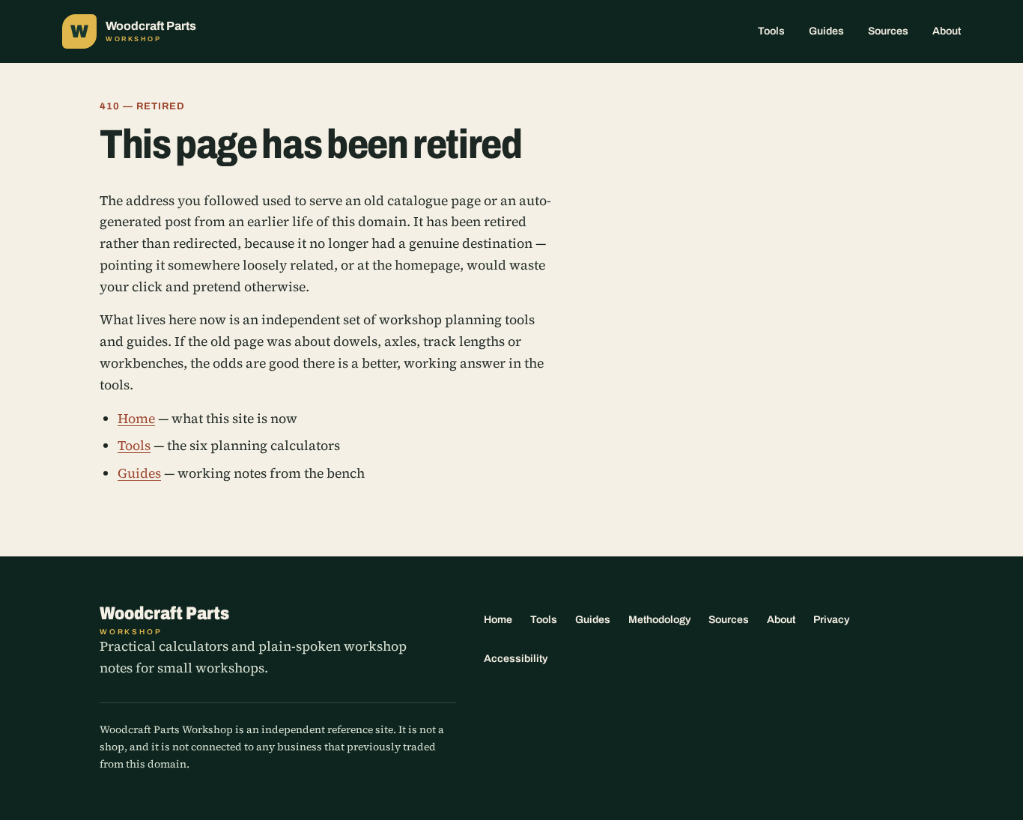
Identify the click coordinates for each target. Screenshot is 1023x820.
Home (136, 419)
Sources (888, 31)
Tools (771, 31)
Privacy (831, 619)
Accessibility (515, 658)
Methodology (659, 619)
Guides (826, 31)
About (946, 31)
